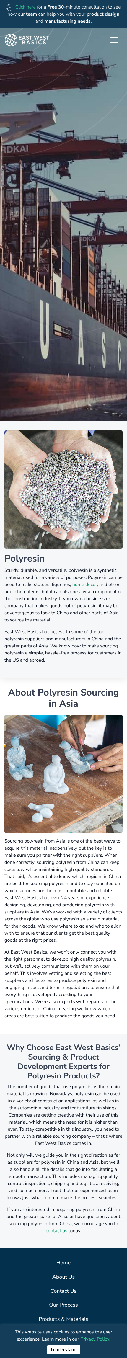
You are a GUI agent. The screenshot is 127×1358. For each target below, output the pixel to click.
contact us (57, 1231)
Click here (25, 7)
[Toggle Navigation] (114, 40)
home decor (84, 584)
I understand (63, 1349)
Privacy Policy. (95, 1339)
